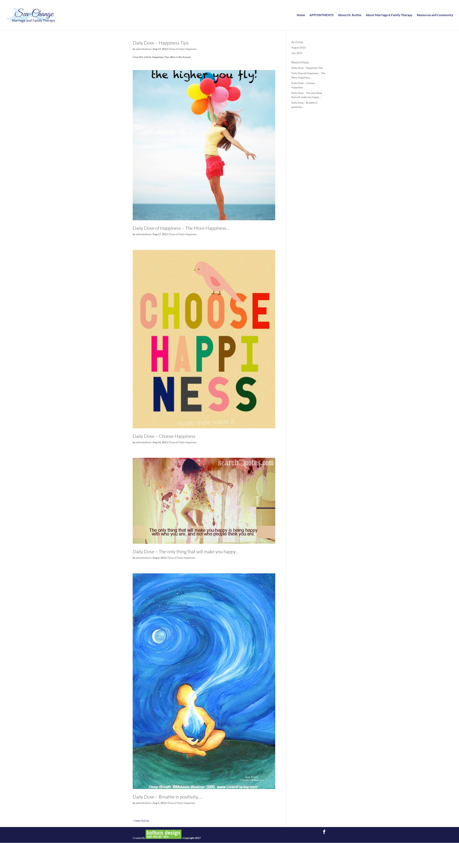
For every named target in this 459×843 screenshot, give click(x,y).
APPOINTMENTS (321, 15)
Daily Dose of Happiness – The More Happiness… (181, 228)
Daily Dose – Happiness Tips (161, 43)
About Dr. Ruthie (349, 15)
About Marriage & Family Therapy (389, 15)
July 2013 (296, 53)
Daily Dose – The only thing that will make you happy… (186, 551)
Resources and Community (435, 15)
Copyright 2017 (192, 837)
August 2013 (298, 47)
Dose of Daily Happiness (183, 48)
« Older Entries (141, 820)
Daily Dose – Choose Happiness (164, 436)
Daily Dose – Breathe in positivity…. (167, 797)
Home (301, 15)
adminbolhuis (143, 48)
